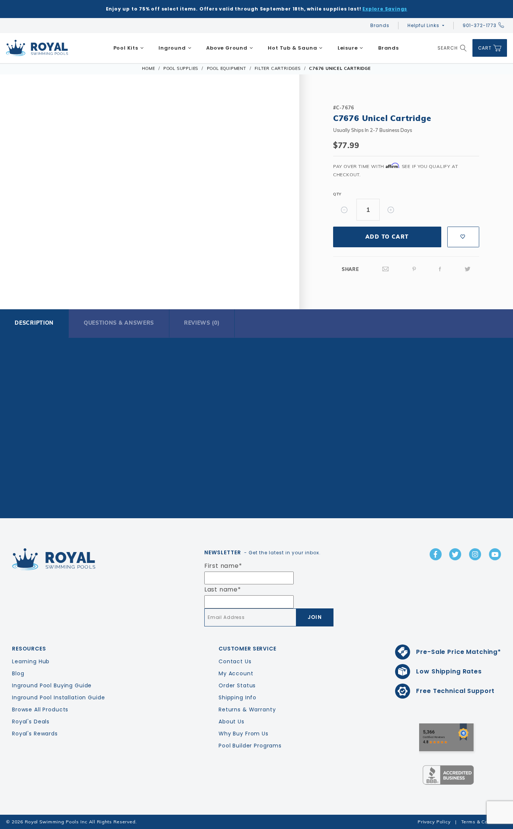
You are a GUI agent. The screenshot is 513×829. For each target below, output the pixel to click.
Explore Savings (384, 9)
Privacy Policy (434, 821)
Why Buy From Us (244, 733)
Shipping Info (237, 697)
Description (34, 322)
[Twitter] (468, 269)
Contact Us (235, 661)
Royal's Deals (31, 721)
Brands (379, 25)
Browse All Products (40, 709)
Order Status (237, 685)
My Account (236, 673)
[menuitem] (128, 48)
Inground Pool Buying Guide (52, 685)
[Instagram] (475, 554)
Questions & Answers (119, 322)
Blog (18, 673)
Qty (337, 194)
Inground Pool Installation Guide (58, 697)
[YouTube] (495, 554)
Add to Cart (387, 236)
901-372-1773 (479, 25)
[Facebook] (440, 269)
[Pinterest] (414, 269)
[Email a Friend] (385, 269)
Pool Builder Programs (250, 745)
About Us (231, 721)
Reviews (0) (202, 322)
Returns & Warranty (247, 709)
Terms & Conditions (484, 821)
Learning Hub (31, 661)
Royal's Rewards (35, 733)
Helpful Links (423, 25)
